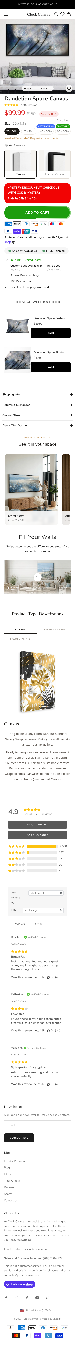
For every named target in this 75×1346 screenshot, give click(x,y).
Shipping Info (11, 394)
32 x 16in (29, 131)
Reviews (9, 1187)
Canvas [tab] (20, 629)
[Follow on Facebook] (6, 1298)
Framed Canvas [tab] (54, 629)
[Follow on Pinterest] (27, 1298)
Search (8, 1194)
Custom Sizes (11, 415)
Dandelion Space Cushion (50, 318)
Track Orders (12, 1181)
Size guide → (64, 120)
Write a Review (37, 824)
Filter (14, 910)
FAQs (7, 1174)
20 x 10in (12, 131)
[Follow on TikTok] (48, 1298)
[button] (37, 846)
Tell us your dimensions (54, 267)
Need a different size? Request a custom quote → (33, 138)
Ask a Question (38, 835)
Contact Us (11, 1200)
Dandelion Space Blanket (49, 352)
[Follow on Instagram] (16, 1298)
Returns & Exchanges (16, 405)
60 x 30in (63, 131)
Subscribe (19, 1138)
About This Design (14, 425)
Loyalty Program (14, 1161)
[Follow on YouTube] (37, 1298)
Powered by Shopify (50, 1318)
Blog (7, 1167)
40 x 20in (46, 131)
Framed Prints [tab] (20, 638)
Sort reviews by (15, 897)
